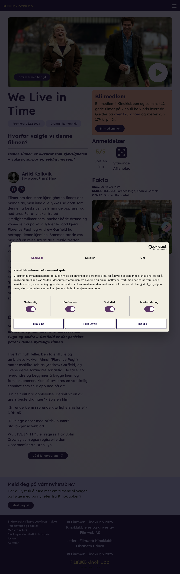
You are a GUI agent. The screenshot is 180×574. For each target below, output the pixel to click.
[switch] (70, 309)
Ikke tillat (38, 323)
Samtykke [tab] (37, 257)
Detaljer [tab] (90, 257)
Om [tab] (142, 257)
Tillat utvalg (90, 323)
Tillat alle (141, 323)
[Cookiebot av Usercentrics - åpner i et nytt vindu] (151, 247)
